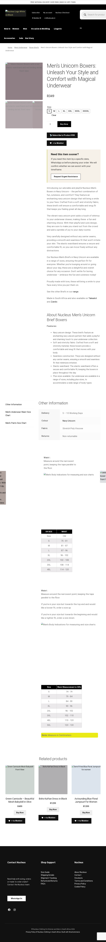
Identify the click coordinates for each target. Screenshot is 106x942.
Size (49, 107)
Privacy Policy (80, 884)
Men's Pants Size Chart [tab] (15, 423)
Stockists (78, 878)
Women (15, 28)
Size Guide (45, 872)
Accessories (9, 38)
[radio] (49, 111)
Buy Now (64, 124)
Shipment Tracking (49, 878)
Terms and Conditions (83, 881)
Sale (21, 38)
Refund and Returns (49, 881)
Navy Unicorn (69, 420)
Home (10, 47)
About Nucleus (80, 872)
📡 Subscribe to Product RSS (62, 135)
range (75, 291)
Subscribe (36, 12)
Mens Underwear (20, 47)
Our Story (29, 38)
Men (25, 28)
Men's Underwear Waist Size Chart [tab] (18, 414)
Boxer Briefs (34, 47)
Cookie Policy (79, 887)
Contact (77, 875)
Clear (54, 115)
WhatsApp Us (16, 898)
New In (7, 28)
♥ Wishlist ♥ (36, 18)
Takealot (92, 298)
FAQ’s (43, 884)
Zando (54, 301)
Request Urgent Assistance (66, 177)
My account (47, 12)
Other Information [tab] (13, 404)
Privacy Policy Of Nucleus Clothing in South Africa (43, 932)
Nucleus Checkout (62, 12)
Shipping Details (47, 875)
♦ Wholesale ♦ (50, 18)
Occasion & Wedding (40, 28)
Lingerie (58, 28)
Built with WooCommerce (71, 932)
